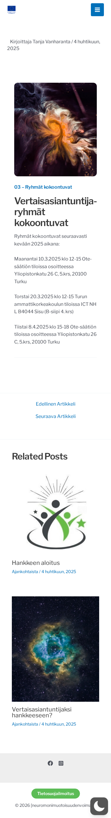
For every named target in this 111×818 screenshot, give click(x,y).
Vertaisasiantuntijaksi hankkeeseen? (42, 712)
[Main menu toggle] (97, 9)
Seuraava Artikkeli (56, 416)
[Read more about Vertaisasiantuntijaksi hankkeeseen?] (55, 648)
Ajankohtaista (25, 571)
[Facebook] (50, 763)
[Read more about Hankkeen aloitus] (55, 511)
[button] (55, 794)
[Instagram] (61, 763)
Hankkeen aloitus (36, 562)
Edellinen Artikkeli (55, 404)
